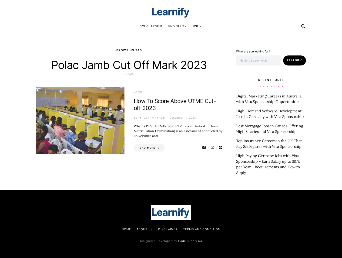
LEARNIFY (294, 60)
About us (145, 229)
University (177, 26)
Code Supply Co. (190, 241)
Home (126, 229)
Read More (147, 147)
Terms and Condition (201, 229)
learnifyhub (154, 117)
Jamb (138, 91)
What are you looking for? (253, 51)
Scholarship (151, 26)
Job (195, 26)
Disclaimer (168, 229)
